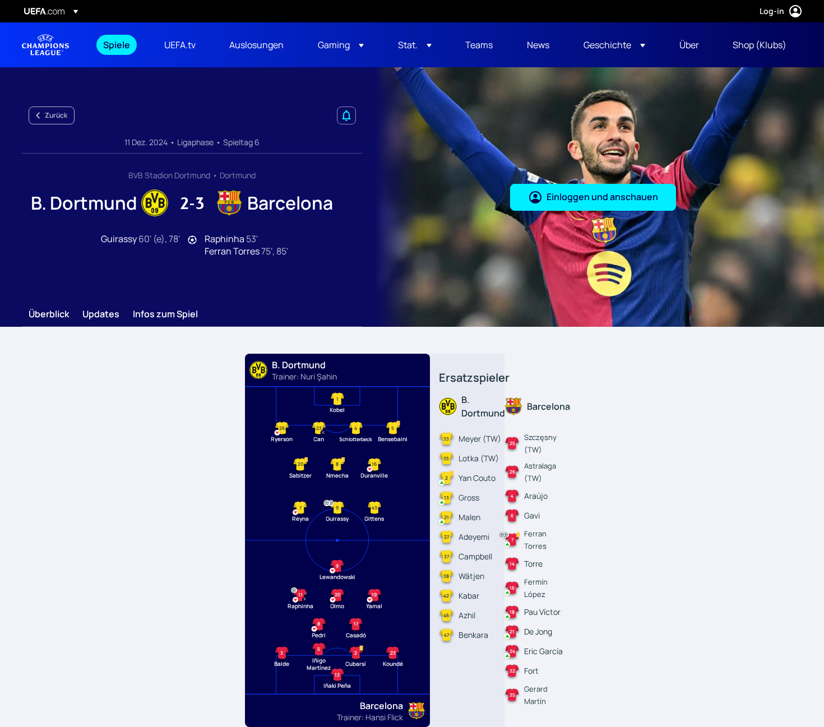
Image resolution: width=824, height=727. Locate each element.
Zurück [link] (56, 115)
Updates (100, 314)
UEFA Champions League (45, 44)
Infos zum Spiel (165, 314)
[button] (341, 44)
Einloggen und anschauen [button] (602, 197)
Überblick (49, 314)
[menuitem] (119, 44)
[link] (116, 44)
